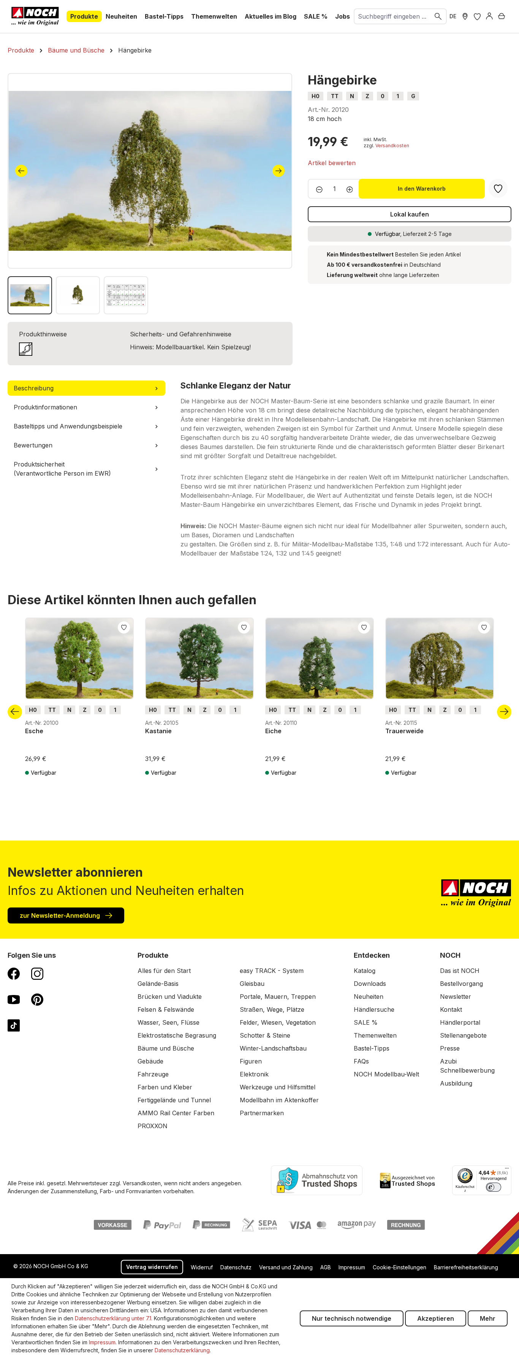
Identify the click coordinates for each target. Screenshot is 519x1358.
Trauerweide (404, 731)
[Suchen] (438, 16)
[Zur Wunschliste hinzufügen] (124, 626)
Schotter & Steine (265, 1035)
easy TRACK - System (272, 970)
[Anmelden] (489, 16)
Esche (34, 731)
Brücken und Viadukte (170, 996)
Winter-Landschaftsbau (273, 1048)
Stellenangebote (463, 1035)
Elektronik (254, 1074)
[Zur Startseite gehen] (35, 16)
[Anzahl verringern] (317, 189)
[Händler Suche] (465, 16)
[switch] (493, 1187)
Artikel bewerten (332, 163)
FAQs (361, 1061)
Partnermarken (262, 1113)
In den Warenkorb (422, 188)
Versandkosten (392, 145)
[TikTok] (14, 1025)
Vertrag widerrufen (152, 1267)
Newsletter (455, 996)
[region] (150, 193)
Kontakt (451, 1009)
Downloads (370, 983)
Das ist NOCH (459, 970)
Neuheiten (368, 996)
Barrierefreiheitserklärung (466, 1267)
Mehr (487, 1318)
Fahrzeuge (153, 1074)
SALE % (366, 1022)
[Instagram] (37, 973)
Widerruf (202, 1267)
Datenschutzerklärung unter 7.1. (113, 1318)
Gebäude (150, 1061)
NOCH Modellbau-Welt (386, 1074)
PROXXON (153, 1126)
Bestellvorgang (461, 983)
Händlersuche (374, 1009)
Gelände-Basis (158, 983)
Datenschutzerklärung (182, 1350)
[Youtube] (14, 999)
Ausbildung (456, 1083)
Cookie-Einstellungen (399, 1267)
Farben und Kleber (165, 1087)
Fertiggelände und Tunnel (174, 1100)
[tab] (86, 388)
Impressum (352, 1267)
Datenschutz (236, 1267)
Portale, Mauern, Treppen (278, 996)
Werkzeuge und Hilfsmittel (277, 1087)
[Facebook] (14, 973)
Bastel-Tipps (371, 1048)
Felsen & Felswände (166, 1009)
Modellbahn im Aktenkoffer (279, 1100)
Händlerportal (460, 1022)
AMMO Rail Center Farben (176, 1113)
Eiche (273, 731)
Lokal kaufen (409, 214)
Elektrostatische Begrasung (177, 1035)
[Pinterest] (37, 999)
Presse (450, 1048)
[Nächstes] (278, 171)
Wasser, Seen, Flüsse (168, 1022)
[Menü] (506, 1170)
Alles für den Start (164, 970)
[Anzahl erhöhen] (352, 189)
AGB (325, 1267)
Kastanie (158, 731)
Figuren (251, 1061)
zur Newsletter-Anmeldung (60, 915)
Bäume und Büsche (166, 1048)
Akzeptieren (435, 1318)
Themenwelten (375, 1035)
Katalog (364, 970)
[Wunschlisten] (477, 16)
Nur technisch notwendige (351, 1318)
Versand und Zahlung (286, 1267)
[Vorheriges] (21, 171)
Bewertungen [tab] (33, 445)
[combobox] (392, 16)
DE (452, 16)
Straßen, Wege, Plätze (272, 1009)
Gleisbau (252, 983)
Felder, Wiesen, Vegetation (278, 1022)
